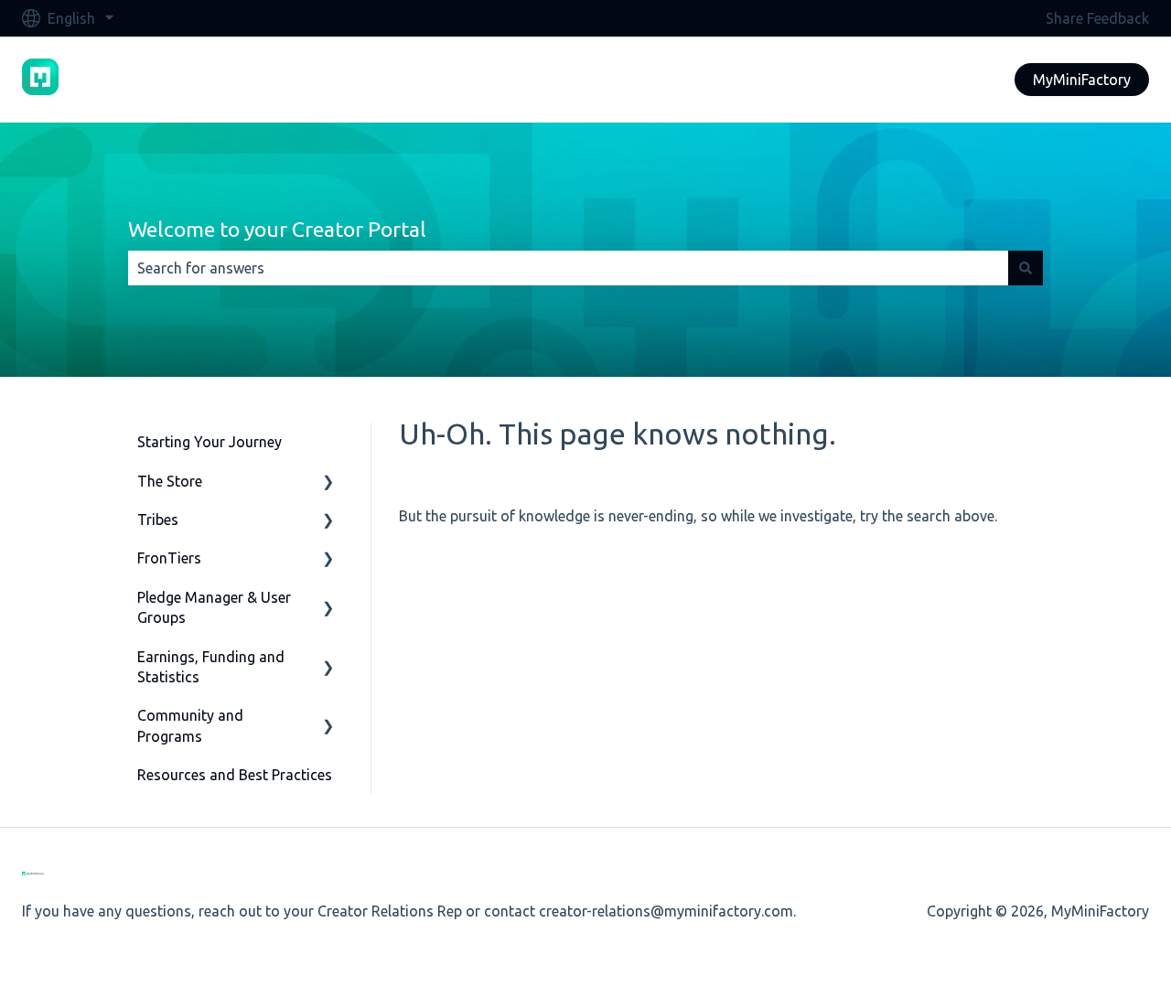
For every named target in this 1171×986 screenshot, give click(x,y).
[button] (328, 482)
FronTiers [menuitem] (169, 558)
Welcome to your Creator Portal (277, 229)
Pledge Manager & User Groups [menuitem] (214, 607)
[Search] (1025, 268)
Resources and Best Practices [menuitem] (234, 774)
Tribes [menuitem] (157, 519)
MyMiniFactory (1082, 79)
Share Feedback (1097, 18)
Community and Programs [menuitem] (190, 725)
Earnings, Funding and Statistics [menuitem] (211, 666)
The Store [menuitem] (169, 481)
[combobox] (568, 268)
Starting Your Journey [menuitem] (209, 442)
